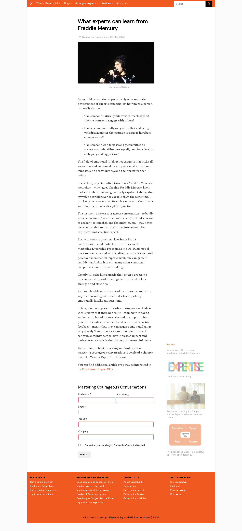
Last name (122, 394)
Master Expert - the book (90, 485)
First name (84, 394)
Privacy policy (177, 490)
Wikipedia (124, 87)
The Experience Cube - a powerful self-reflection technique (185, 453)
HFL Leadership (178, 481)
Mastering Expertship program (93, 490)
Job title (82, 418)
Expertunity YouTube (134, 498)
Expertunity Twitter (133, 494)
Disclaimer (176, 494)
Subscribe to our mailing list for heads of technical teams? (115, 445)
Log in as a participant (42, 494)
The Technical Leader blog (44, 490)
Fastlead (175, 485)
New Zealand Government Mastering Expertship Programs (184, 351)
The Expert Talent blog (42, 485)
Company (83, 431)
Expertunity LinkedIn (134, 490)
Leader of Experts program (91, 494)
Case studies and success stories (95, 481)
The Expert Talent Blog (179, 376)
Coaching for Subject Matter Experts (97, 498)
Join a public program (41, 481)
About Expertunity (133, 481)
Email (82, 407)
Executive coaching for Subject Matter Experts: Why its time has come (184, 414)
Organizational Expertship (90, 502)
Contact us (129, 485)
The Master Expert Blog (97, 369)
